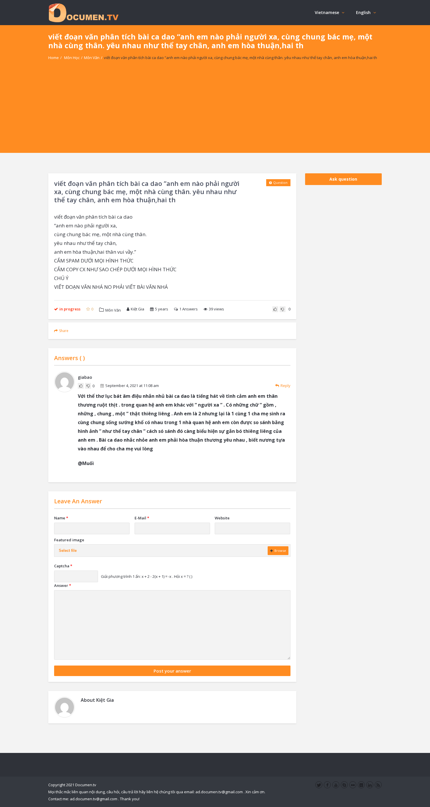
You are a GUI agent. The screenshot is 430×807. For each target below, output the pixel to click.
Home (53, 57)
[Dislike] (282, 309)
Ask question (343, 179)
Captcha (63, 565)
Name (61, 518)
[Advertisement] (215, 112)
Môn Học (72, 57)
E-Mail (142, 518)
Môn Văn (91, 57)
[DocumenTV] (83, 12)
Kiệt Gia (137, 309)
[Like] (275, 309)
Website (222, 518)
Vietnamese (327, 12)
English (363, 12)
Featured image (69, 539)
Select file (68, 550)
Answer (62, 585)
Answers (188, 309)
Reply (285, 385)
